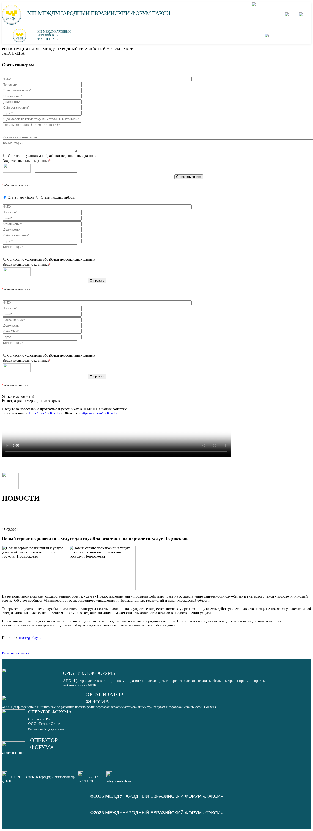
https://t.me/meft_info (44, 413)
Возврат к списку (15, 653)
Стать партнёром (21, 197)
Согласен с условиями (51, 156)
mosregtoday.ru (30, 638)
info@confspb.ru (118, 781)
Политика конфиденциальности (46, 729)
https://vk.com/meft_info (99, 413)
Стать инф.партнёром (58, 197)
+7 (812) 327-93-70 (88, 779)
